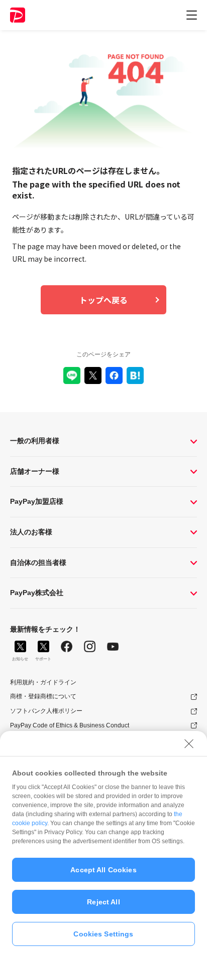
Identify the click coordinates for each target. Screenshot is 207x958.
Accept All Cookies (103, 870)
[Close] (189, 743)
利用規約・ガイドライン (43, 682)
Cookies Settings (103, 934)
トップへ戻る (103, 300)
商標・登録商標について (43, 696)
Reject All (103, 902)
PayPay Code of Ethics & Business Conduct (69, 725)
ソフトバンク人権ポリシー (46, 710)
